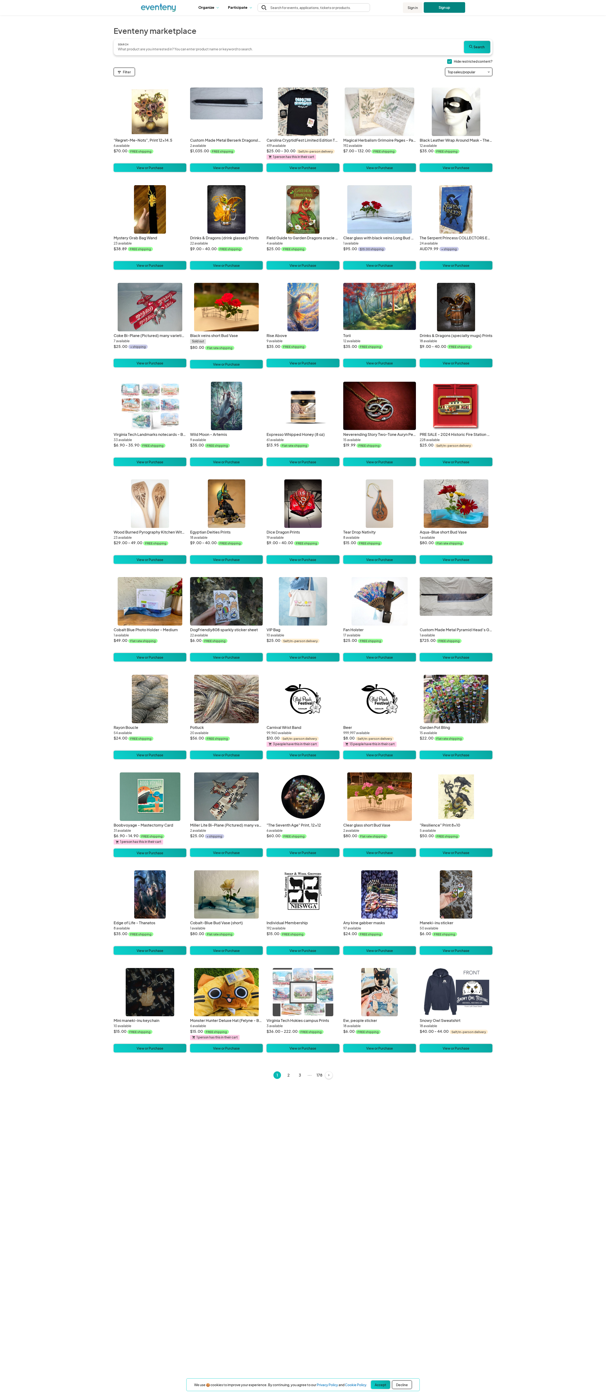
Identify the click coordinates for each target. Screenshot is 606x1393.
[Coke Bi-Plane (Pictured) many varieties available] (150, 307)
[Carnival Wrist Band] (303, 699)
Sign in (413, 7)
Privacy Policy (327, 1385)
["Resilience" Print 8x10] (456, 796)
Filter (127, 72)
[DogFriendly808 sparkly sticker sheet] (226, 601)
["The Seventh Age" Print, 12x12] (303, 796)
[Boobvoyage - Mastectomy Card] (150, 796)
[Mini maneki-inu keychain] (150, 992)
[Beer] (379, 699)
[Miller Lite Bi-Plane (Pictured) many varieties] (226, 796)
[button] (209, 7)
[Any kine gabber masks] (379, 894)
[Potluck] (226, 699)
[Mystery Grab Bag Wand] (150, 209)
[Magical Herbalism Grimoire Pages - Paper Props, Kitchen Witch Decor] (379, 112)
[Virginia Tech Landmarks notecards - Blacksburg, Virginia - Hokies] (150, 406)
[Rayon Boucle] (150, 699)
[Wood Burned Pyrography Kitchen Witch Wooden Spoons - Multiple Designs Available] (150, 503)
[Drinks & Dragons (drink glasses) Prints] (226, 209)
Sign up (444, 7)
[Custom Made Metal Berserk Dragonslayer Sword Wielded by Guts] (226, 112)
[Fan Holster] (379, 601)
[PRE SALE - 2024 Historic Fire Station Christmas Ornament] (456, 406)
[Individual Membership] (303, 894)
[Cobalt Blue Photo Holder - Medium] (150, 601)
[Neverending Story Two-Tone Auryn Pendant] (379, 406)
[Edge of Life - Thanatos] (150, 894)
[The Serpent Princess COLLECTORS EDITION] (456, 209)
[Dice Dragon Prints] (303, 503)
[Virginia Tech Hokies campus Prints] (303, 992)
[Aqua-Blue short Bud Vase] (456, 503)
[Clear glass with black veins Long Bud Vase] (379, 209)
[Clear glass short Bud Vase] (379, 796)
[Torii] (379, 307)
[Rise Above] (303, 307)
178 (319, 1075)
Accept (380, 1385)
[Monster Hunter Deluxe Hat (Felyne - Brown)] (226, 992)
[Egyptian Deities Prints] (226, 503)
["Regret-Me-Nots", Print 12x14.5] (150, 112)
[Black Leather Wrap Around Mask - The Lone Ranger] (456, 112)
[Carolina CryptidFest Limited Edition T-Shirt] (303, 112)
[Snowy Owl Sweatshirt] (456, 992)
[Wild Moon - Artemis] (226, 406)
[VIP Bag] (303, 601)
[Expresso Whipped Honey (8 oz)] (303, 406)
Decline (402, 1385)
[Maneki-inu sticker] (456, 894)
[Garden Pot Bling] (456, 699)
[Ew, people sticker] (379, 992)
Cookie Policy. (356, 1385)
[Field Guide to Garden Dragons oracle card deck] (303, 209)
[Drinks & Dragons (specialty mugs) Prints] (456, 307)
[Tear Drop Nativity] (379, 503)
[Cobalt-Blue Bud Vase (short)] (226, 894)
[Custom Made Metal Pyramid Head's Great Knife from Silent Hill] (456, 601)
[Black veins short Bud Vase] (226, 307)
